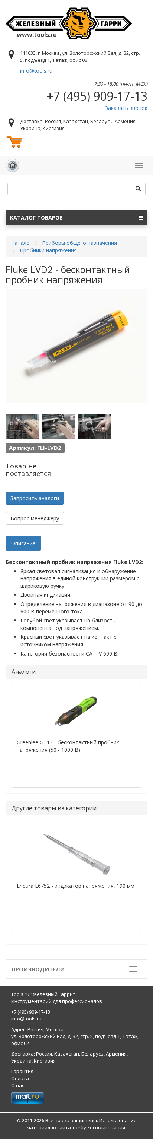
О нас (17, 1085)
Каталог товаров (36, 217)
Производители (38, 969)
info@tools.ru (36, 70)
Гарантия (22, 1071)
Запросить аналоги (34, 498)
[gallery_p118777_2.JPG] (58, 427)
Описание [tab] (23, 543)
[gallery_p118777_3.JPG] (94, 427)
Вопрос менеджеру (34, 518)
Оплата (20, 1078)
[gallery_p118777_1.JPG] (22, 427)
